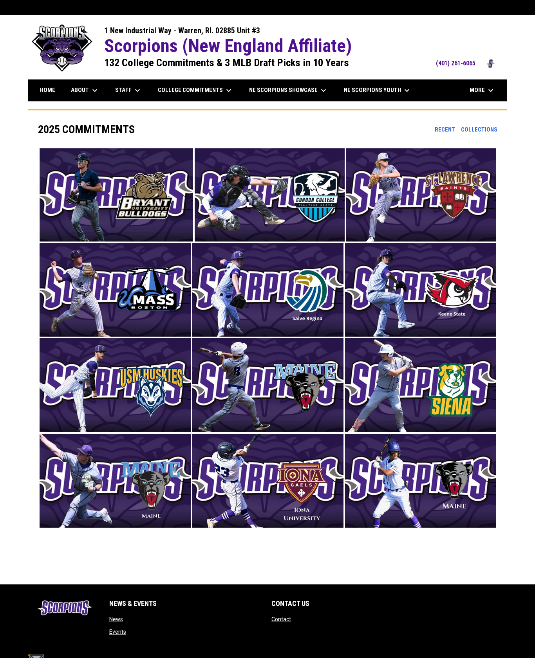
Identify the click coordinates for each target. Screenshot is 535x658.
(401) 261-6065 (467, 63)
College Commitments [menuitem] (195, 90)
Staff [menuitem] (128, 90)
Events (117, 632)
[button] (116, 195)
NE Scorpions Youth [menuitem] (378, 90)
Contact (281, 619)
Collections (479, 129)
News (116, 619)
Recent (445, 129)
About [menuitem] (85, 90)
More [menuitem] (482, 90)
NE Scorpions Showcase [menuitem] (288, 90)
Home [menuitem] (47, 90)
